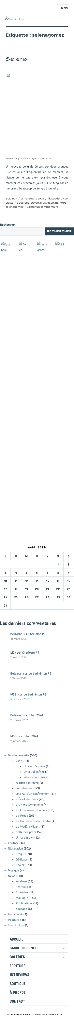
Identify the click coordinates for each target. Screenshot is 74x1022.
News (11, 876)
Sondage (21, 909)
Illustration (54, 198)
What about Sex (34, 777)
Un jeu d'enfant (34, 772)
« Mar (4, 612)
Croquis (21, 854)
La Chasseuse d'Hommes (32, 810)
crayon (35, 202)
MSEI (13, 694)
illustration (47, 202)
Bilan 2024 (35, 715)
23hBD (20, 761)
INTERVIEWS (19, 974)
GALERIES (17, 956)
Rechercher (7, 224)
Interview (22, 892)
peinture (61, 202)
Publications (24, 903)
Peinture (13, 920)
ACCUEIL (16, 939)
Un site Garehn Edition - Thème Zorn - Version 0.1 (34, 1014)
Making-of (23, 898)
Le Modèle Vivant (28, 826)
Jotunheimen (24, 788)
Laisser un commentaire (42, 206)
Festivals (22, 887)
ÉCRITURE (17, 965)
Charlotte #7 (37, 634)
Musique (13, 870)
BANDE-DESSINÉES (24, 948)
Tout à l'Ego (16, 925)
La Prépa (22, 815)
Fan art (21, 865)
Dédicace (22, 859)
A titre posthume (27, 783)
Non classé (15, 914)
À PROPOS (18, 992)
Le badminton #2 (39, 673)
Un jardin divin (25, 837)
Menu (63, 7)
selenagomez (14, 206)
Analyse (21, 881)
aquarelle (23, 202)
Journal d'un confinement (33, 794)
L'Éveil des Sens (27, 799)
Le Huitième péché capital (33, 821)
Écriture (13, 843)
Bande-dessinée (18, 755)
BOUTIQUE (17, 983)
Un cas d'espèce (34, 766)
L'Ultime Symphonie (29, 804)
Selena (17, 58)
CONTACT (17, 1001)
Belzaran (11, 198)
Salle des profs (26, 832)
